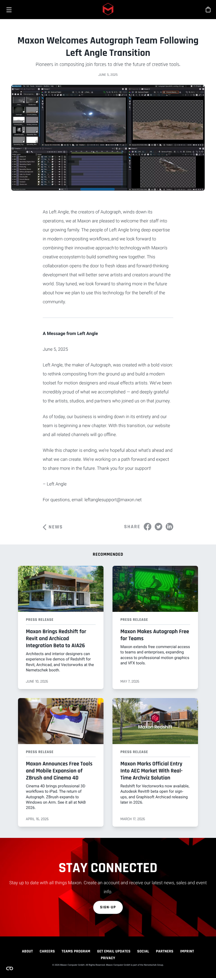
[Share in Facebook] (147, 526)
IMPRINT (187, 951)
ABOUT (27, 951)
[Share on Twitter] (158, 526)
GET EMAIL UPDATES (113, 951)
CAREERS (47, 951)
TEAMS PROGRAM (76, 951)
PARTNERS (165, 951)
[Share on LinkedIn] (169, 526)
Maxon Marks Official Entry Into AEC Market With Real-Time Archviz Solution (151, 770)
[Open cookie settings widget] (9, 968)
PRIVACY (108, 958)
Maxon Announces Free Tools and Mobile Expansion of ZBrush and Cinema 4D (59, 770)
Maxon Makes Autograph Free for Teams (154, 635)
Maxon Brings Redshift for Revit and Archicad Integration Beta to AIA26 (56, 638)
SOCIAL (143, 951)
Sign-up (108, 907)
